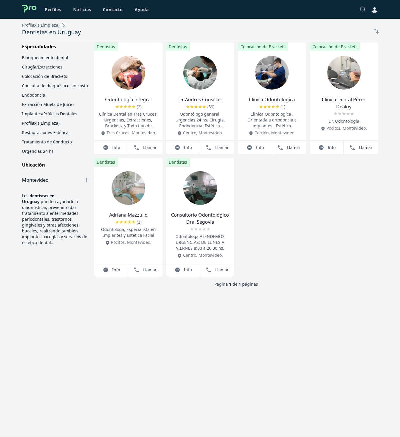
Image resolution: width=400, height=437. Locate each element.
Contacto (113, 9)
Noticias (82, 9)
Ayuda (142, 9)
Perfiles (53, 9)
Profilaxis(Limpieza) (40, 25)
